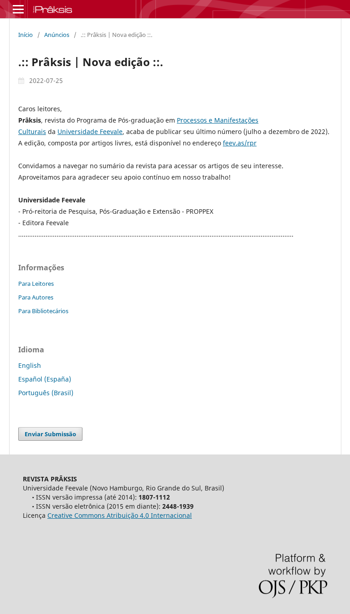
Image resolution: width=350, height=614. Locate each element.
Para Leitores (36, 283)
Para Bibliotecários (43, 311)
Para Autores (35, 297)
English (29, 365)
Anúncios (56, 35)
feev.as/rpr (240, 143)
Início (25, 35)
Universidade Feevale (90, 131)
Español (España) (44, 379)
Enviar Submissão (50, 434)
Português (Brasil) (45, 392)
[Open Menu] (18, 9)
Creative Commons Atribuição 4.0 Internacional (119, 515)
